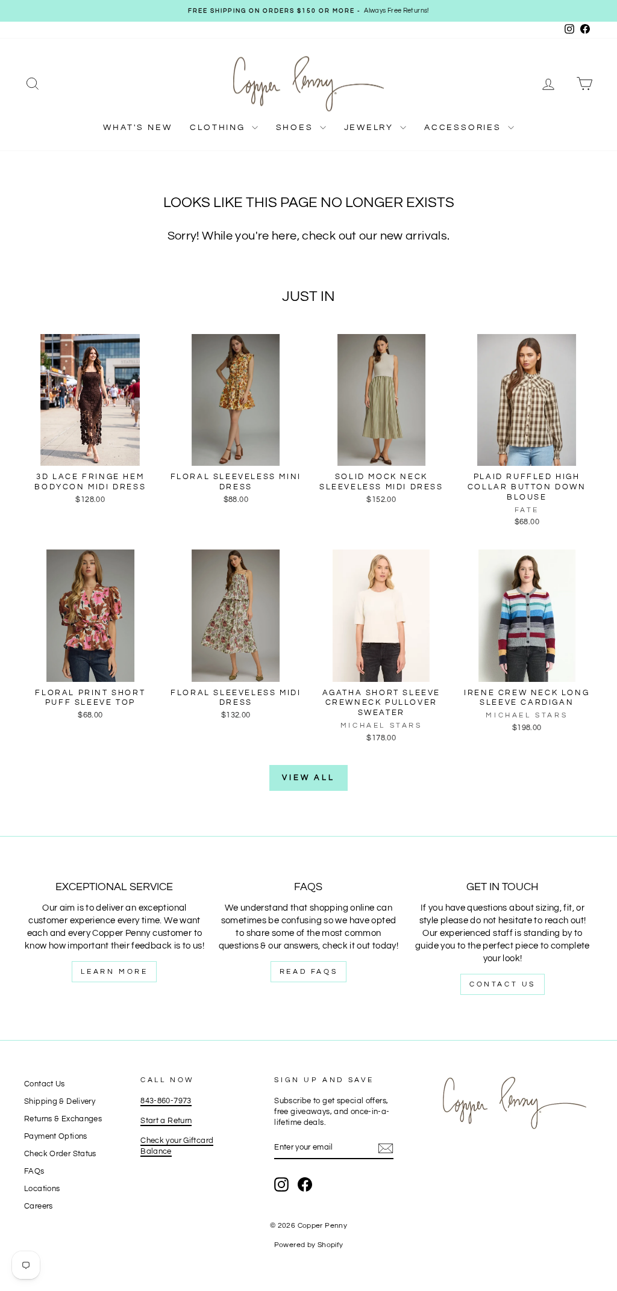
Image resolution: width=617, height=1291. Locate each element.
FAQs (34, 1171)
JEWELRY (370, 127)
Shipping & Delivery (59, 1102)
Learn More (114, 972)
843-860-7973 (166, 1101)
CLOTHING (219, 127)
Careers (38, 1206)
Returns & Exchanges (63, 1119)
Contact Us (502, 984)
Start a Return (166, 1121)
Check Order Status (60, 1154)
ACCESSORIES (464, 127)
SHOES (296, 127)
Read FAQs (308, 972)
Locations (42, 1189)
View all (308, 777)
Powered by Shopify (308, 1245)
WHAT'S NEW (137, 127)
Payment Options (55, 1137)
